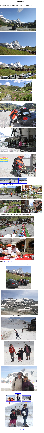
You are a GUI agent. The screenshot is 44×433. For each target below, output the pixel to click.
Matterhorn (10, 6)
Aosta (8, 261)
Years (4, 261)
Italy (11, 261)
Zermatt (26, 6)
